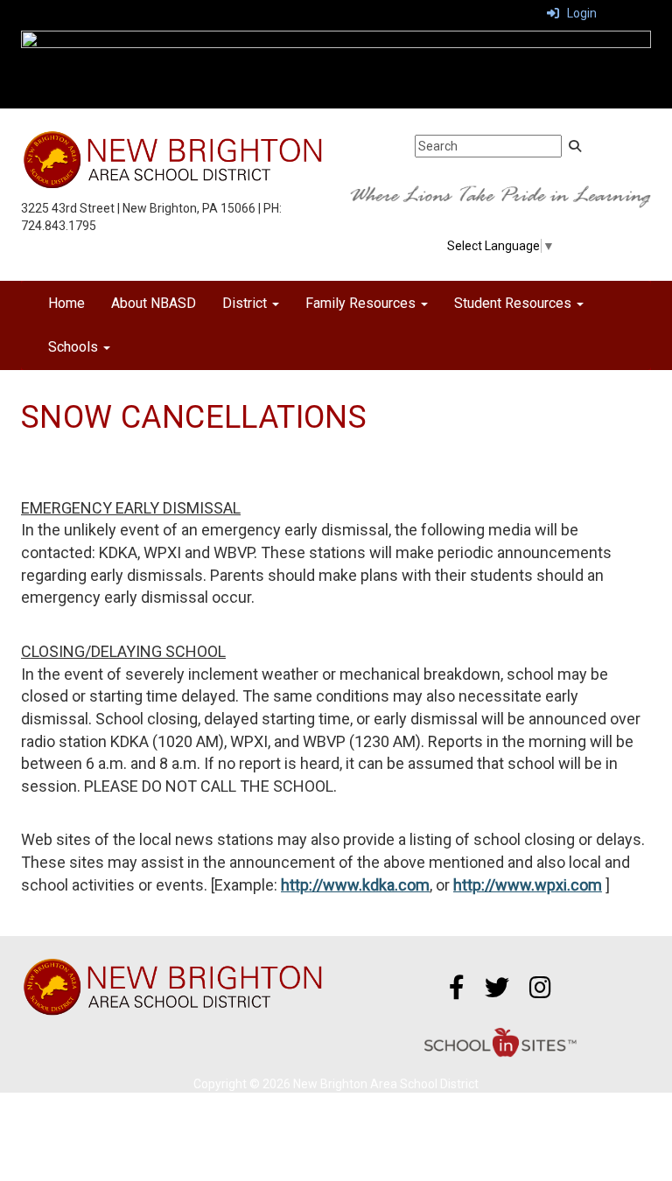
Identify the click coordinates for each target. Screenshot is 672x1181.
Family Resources (362, 303)
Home (66, 303)
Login (578, 13)
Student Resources (514, 303)
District (246, 303)
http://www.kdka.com (355, 885)
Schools (75, 347)
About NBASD (153, 303)
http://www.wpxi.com (527, 885)
